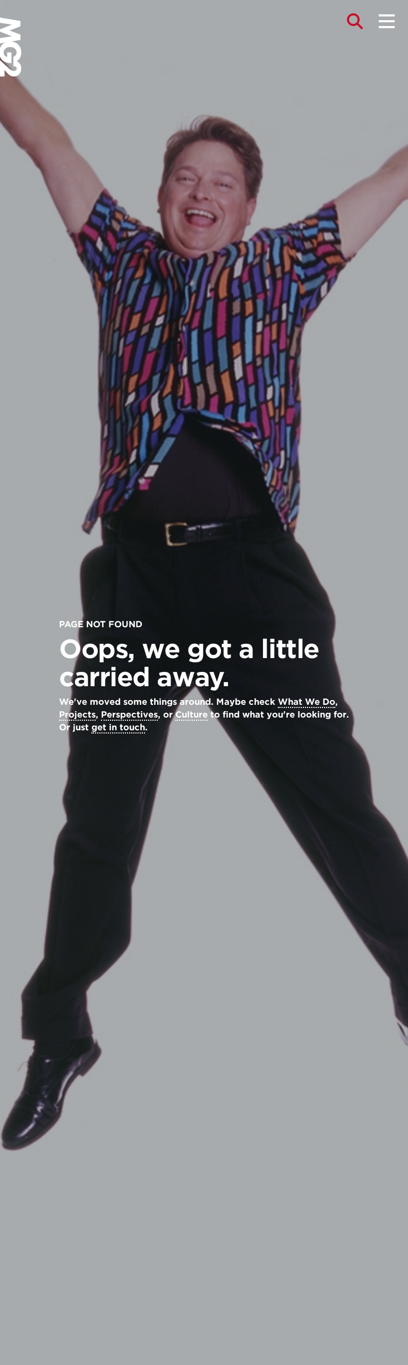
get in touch (118, 727)
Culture (191, 715)
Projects (77, 715)
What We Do (306, 702)
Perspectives (129, 715)
